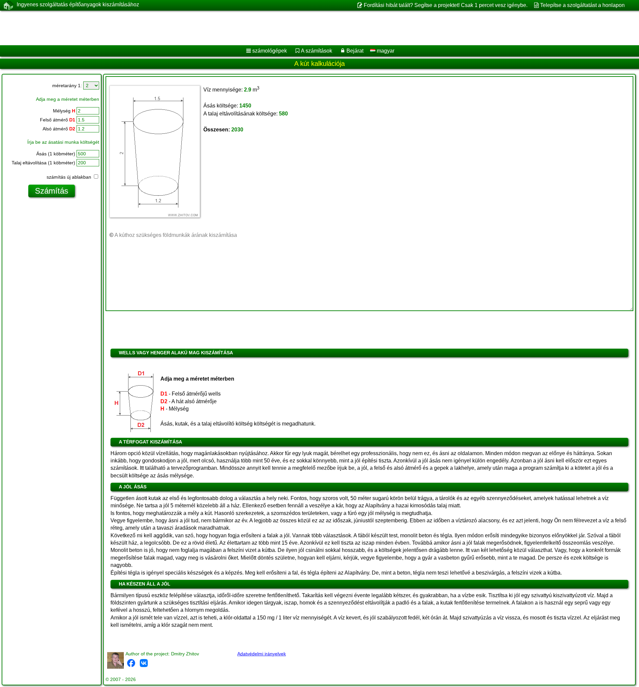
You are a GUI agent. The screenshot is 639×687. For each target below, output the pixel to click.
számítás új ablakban (70, 177)
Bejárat (354, 51)
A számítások (316, 51)
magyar (384, 51)
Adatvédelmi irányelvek (261, 653)
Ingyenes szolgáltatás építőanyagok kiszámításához (78, 4)
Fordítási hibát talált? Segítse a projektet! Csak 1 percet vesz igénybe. (445, 5)
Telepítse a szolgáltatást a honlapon (582, 5)
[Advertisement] (202, 28)
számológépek (269, 51)
